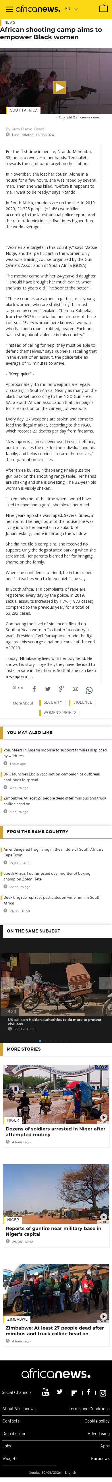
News (9, 23)
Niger (13, 1120)
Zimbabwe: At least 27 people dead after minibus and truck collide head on (55, 1330)
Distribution (13, 1434)
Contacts (11, 1421)
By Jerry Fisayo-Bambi (26, 129)
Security (53, 703)
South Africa (24, 110)
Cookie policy (97, 1421)
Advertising (99, 1434)
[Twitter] (60, 1393)
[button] (59, 87)
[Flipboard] (75, 1393)
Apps (105, 1446)
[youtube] (46, 1393)
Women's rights (60, 713)
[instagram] (103, 1393)
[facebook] (89, 1393)
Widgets (10, 1459)
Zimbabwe (17, 1320)
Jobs (6, 1446)
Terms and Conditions (89, 1409)
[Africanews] (38, 9)
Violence (82, 703)
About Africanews (19, 1409)
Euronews (100, 1459)
